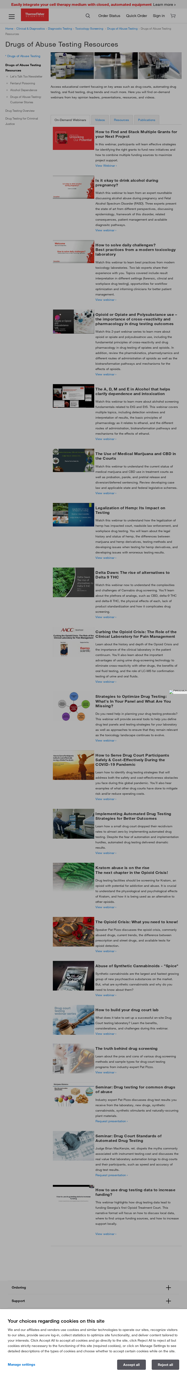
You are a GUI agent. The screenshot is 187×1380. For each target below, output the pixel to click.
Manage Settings (21, 1364)
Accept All (131, 1365)
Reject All (165, 1365)
